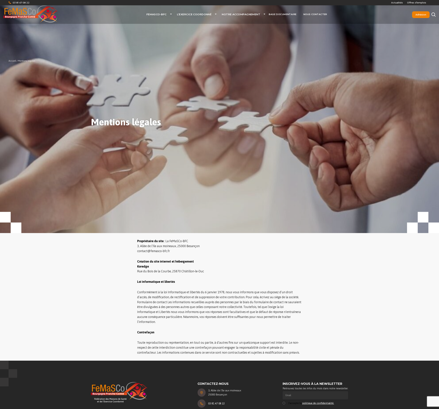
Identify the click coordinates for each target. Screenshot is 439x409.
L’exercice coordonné (194, 14)
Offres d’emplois (416, 2)
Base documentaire (282, 14)
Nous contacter (315, 14)
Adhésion (421, 14)
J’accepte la (311, 403)
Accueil (12, 61)
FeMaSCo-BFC (156, 14)
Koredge (143, 266)
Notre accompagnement (241, 14)
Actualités (397, 2)
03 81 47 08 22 (21, 2)
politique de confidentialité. (318, 403)
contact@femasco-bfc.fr (153, 251)
